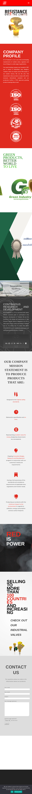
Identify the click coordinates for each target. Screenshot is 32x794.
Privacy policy (18, 791)
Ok (12, 791)
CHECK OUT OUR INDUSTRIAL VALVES (18, 627)
